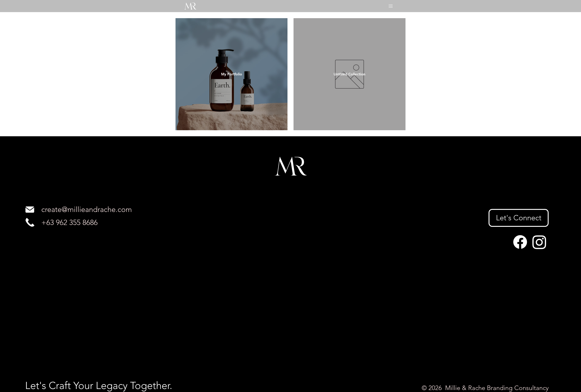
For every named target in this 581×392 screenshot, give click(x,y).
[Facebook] (520, 242)
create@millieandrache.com (86, 209)
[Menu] (391, 6)
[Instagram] (539, 242)
